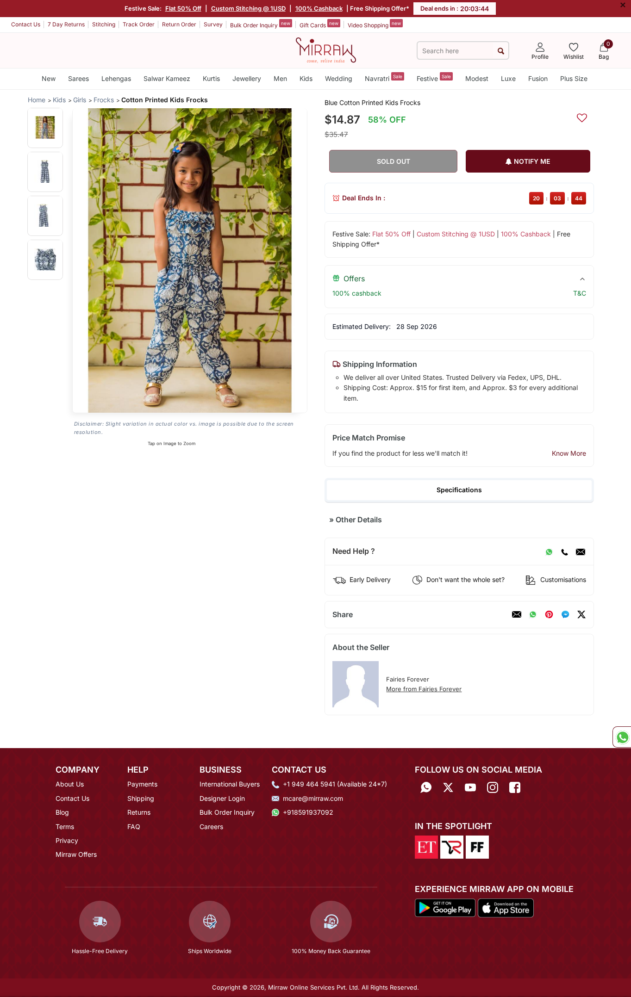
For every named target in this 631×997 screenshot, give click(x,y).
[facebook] (565, 614)
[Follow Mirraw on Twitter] (448, 787)
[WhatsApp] (549, 551)
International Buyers (230, 784)
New (49, 78)
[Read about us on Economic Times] (426, 846)
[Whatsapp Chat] (621, 737)
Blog (62, 812)
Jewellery (246, 78)
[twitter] (581, 614)
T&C (579, 293)
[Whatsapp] (426, 787)
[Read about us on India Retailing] (451, 846)
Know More (569, 453)
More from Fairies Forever (424, 689)
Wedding (338, 78)
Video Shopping (374, 24)
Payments (142, 784)
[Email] (580, 551)
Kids (306, 78)
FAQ (133, 826)
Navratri (383, 78)
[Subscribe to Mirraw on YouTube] (470, 787)
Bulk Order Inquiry (260, 24)
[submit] (500, 50)
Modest (476, 78)
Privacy (67, 840)
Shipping (140, 798)
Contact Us (25, 24)
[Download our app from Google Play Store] (445, 907)
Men (280, 78)
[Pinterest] (549, 614)
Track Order (139, 24)
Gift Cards (319, 24)
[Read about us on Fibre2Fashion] (477, 846)
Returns (138, 812)
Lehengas (116, 78)
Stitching (103, 24)
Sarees (78, 78)
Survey (213, 24)
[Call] (564, 551)
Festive (434, 78)
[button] (45, 127)
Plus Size (573, 78)
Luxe (508, 78)
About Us (70, 784)
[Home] (326, 49)
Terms (65, 826)
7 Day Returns (66, 24)
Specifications (459, 490)
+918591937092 (308, 812)
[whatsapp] (532, 614)
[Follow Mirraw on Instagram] (492, 787)
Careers (211, 826)
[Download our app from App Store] (505, 907)
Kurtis (211, 78)
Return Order (179, 24)
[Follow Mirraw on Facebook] (515, 787)
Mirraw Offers (76, 854)
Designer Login (222, 798)
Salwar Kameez (167, 78)
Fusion (538, 78)
